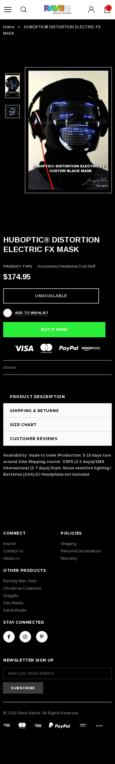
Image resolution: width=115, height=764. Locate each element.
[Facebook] (9, 636)
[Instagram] (25, 636)
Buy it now (54, 329)
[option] (68, 130)
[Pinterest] (42, 636)
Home (8, 27)
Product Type (17, 266)
